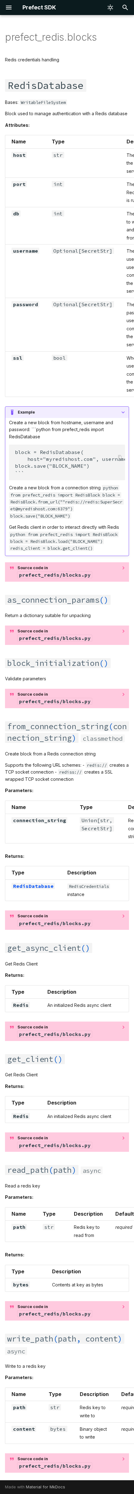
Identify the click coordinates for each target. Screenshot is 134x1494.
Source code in (54, 571)
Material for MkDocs (45, 1487)
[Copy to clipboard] (120, 457)
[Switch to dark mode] (110, 7)
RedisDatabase (33, 886)
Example (26, 412)
